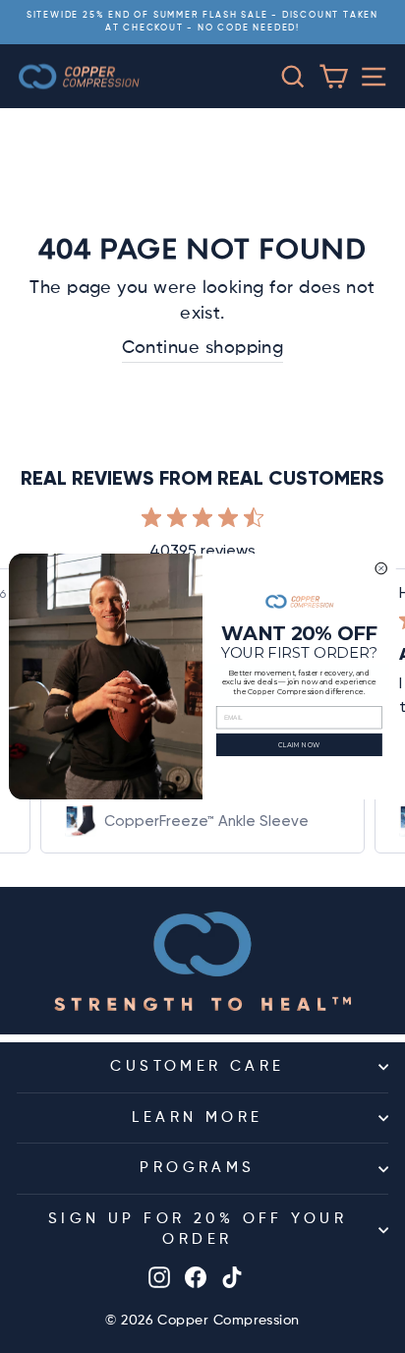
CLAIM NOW (299, 744)
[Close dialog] (381, 568)
